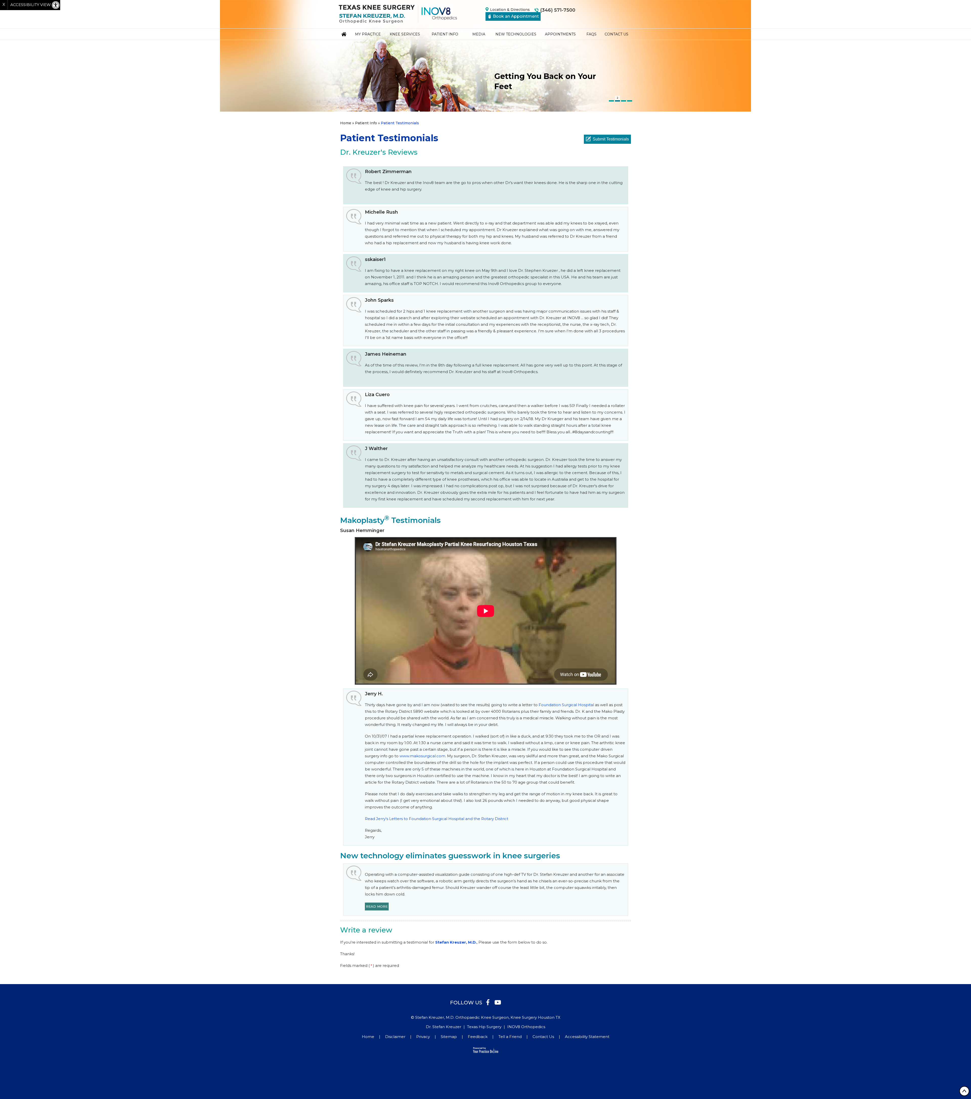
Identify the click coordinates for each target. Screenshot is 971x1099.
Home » (347, 123)
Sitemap (449, 1036)
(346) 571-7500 (557, 10)
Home (344, 34)
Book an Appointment (516, 16)
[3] (623, 100)
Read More (377, 906)
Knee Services (405, 34)
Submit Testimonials (611, 139)
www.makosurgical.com (422, 756)
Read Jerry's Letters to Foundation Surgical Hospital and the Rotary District (436, 818)
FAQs (591, 34)
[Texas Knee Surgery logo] (377, 13)
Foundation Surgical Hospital (566, 704)
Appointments (560, 34)
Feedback (478, 1036)
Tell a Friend (510, 1036)
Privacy (423, 1036)
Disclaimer (395, 1036)
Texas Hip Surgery (484, 1026)
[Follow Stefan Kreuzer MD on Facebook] (488, 1001)
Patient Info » (367, 123)
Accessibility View (31, 4)
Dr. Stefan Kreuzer (443, 1026)
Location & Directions (510, 9)
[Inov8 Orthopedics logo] (439, 13)
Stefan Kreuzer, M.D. (456, 942)
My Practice (368, 34)
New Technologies (515, 34)
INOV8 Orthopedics (526, 1026)
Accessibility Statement (587, 1036)
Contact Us (616, 34)
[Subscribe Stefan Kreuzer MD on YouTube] (498, 1001)
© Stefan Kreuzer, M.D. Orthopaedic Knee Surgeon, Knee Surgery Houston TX (485, 1017)
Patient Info (445, 34)
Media (478, 34)
